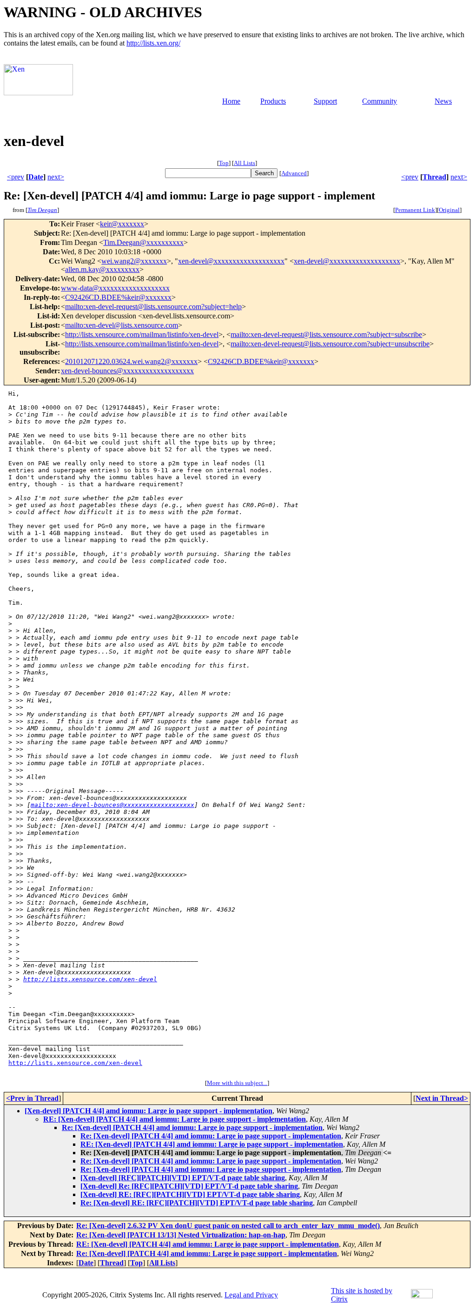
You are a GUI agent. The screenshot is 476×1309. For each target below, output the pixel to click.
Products (273, 101)
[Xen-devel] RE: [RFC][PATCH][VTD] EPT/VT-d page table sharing (190, 1194)
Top (224, 162)
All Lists (244, 162)
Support (325, 101)
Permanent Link (415, 209)
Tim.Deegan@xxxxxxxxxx (143, 242)
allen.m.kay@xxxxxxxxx (102, 269)
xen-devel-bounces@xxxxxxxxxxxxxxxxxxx (127, 371)
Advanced (294, 173)
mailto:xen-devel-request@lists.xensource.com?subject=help (153, 307)
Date (35, 177)
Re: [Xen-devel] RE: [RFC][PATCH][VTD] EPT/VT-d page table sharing (196, 1203)
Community (379, 101)
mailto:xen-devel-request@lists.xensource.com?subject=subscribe (326, 334)
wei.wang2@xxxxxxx (134, 261)
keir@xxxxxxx (122, 224)
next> (55, 177)
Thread (434, 177)
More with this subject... (237, 1082)
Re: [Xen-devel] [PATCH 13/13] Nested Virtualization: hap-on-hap (180, 1235)
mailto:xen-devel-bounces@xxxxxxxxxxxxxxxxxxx (112, 804)
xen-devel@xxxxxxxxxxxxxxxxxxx (231, 261)
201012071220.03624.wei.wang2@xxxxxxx (131, 361)
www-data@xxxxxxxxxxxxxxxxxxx (115, 288)
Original (449, 209)
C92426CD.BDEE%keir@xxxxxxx (118, 297)
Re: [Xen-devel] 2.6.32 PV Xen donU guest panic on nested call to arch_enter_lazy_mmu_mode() (228, 1226)
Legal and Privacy (251, 1295)
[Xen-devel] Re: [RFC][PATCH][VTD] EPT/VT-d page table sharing (189, 1186)
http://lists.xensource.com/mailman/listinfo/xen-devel (141, 334)
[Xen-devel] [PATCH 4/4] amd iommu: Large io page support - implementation (148, 1111)
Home (231, 101)
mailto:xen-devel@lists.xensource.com (121, 325)
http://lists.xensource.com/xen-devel (90, 979)
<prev (15, 177)
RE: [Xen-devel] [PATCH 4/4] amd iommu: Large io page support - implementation (174, 1119)
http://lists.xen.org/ (153, 43)
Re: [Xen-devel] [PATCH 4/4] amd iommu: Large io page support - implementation (192, 1127)
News (443, 101)
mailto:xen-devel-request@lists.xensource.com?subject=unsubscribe (330, 344)
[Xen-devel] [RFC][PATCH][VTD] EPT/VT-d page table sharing (182, 1178)
